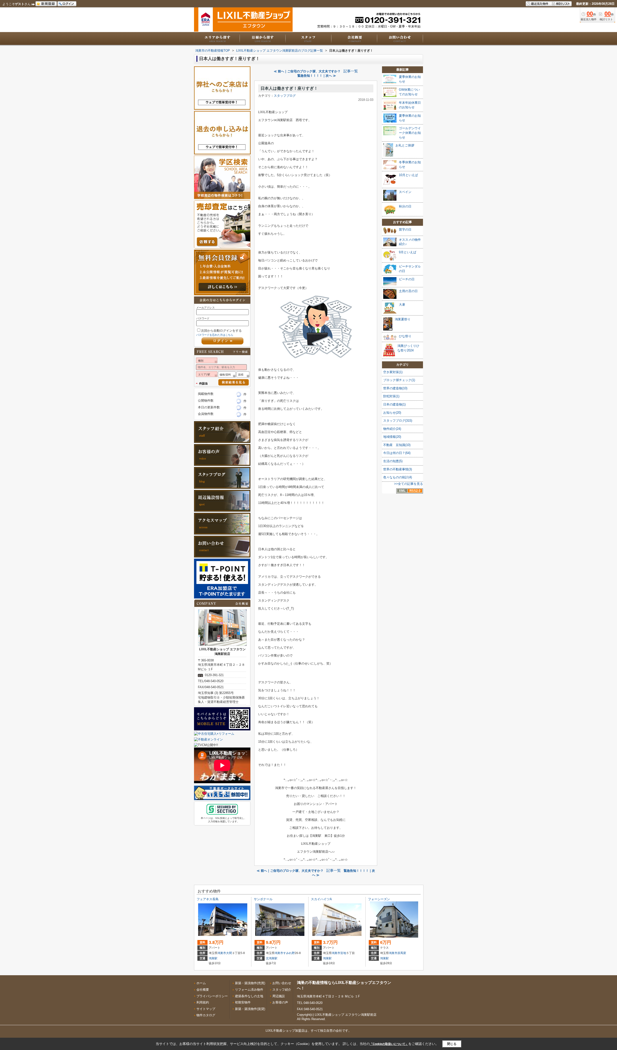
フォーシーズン (379, 899)
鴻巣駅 (213, 958)
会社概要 (202, 989)
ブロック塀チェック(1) (399, 380)
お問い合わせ (281, 983)
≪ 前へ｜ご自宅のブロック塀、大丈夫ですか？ (307, 71)
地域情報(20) (392, 437)
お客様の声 (280, 1002)
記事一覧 (350, 71)
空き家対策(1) (392, 372)
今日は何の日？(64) (396, 453)
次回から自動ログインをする (221, 330)
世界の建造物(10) (395, 388)
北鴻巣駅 (271, 958)
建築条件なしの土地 (249, 996)
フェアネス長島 (208, 899)
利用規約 (202, 1002)
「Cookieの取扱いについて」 (389, 1044)
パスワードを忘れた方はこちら (214, 334)
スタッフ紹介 (281, 989)
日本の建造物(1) (394, 404)
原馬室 (401, 953)
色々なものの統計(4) (397, 477)
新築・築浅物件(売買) (250, 983)
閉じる (451, 1044)
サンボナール (263, 899)
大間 (229, 953)
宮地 (343, 953)
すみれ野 (289, 953)
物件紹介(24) (392, 429)
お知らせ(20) (392, 412)
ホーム (201, 983)
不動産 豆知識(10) (396, 445)
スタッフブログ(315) (397, 420)
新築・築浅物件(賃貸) (250, 1009)
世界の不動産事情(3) (397, 469)
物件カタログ (205, 1015)
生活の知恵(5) (392, 461)
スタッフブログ (285, 95)
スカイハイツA (321, 899)
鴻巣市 (221, 953)
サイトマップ (205, 1009)
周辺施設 (278, 996)
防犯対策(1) (391, 396)
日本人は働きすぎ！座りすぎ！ (289, 88)
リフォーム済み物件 (249, 989)
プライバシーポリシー (212, 996)
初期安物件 (243, 1002)
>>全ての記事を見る (408, 484)
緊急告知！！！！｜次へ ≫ (316, 75)
